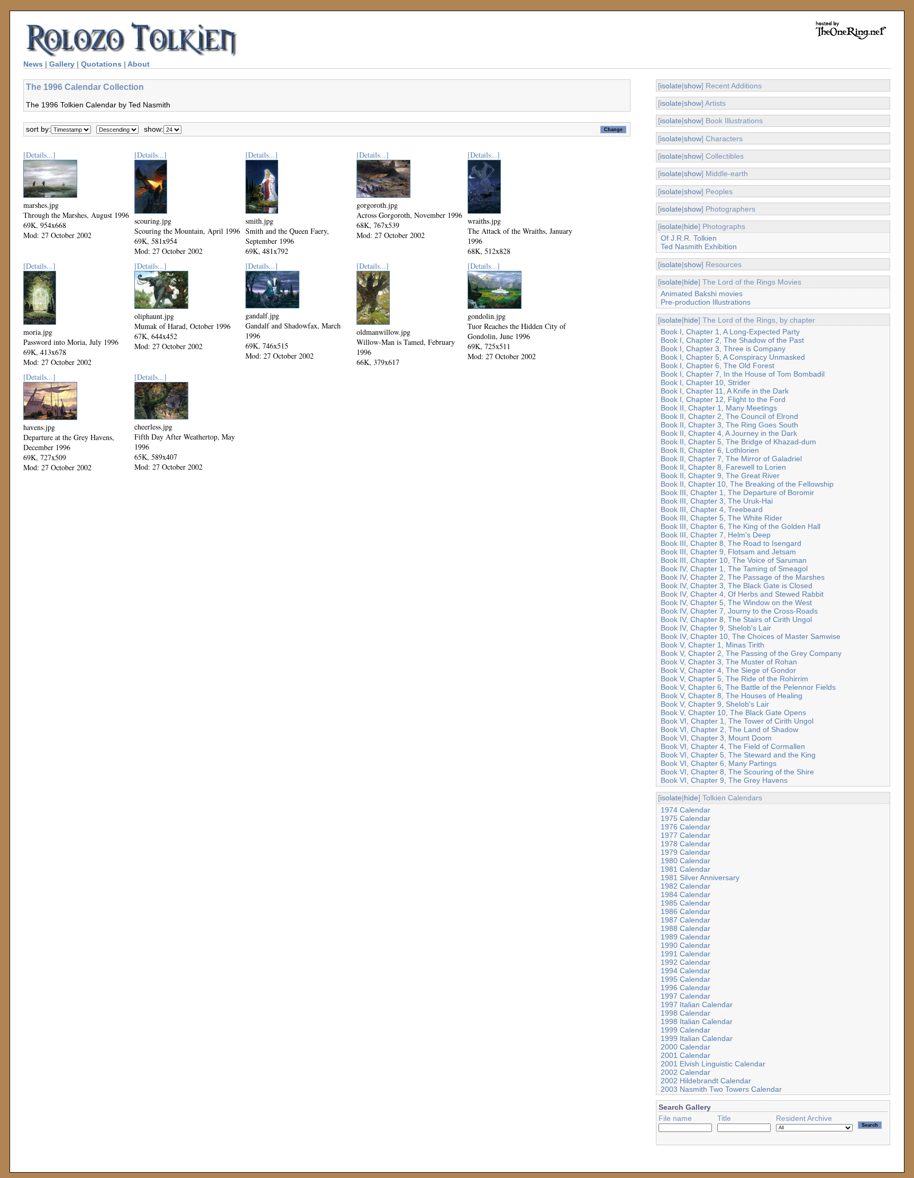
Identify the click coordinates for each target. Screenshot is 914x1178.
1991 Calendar (685, 953)
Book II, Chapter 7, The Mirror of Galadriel (731, 458)
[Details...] (39, 155)
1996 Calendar (685, 987)
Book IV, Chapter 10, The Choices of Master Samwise (750, 636)
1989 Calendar (685, 937)
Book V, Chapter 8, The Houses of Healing (731, 695)
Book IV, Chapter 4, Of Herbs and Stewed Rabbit (742, 594)
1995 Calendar (685, 979)
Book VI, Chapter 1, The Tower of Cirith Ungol (737, 721)
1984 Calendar (685, 894)
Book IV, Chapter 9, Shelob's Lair (716, 628)
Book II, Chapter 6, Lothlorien (710, 450)
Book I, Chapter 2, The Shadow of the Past (732, 340)
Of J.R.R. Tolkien (689, 238)
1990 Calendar (685, 945)
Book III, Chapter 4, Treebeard (712, 509)
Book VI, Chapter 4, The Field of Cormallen (733, 746)
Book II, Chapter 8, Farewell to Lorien (723, 467)
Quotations (101, 64)
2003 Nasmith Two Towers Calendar (721, 1089)
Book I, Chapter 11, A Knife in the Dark (725, 391)
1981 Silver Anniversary (700, 877)
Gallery (62, 64)
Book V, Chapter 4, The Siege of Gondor (728, 670)
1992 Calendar (685, 962)
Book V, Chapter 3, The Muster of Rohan (729, 662)
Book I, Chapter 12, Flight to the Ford (723, 399)
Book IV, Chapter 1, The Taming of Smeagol (734, 568)
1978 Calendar (685, 843)
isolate (671, 85)
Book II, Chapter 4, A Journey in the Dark (729, 433)
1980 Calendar (685, 860)
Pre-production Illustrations (706, 302)
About (138, 64)
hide (691, 226)
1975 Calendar (685, 818)
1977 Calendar (685, 835)
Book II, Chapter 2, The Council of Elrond (729, 416)
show (692, 85)
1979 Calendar (685, 852)
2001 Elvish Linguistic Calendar (713, 1064)
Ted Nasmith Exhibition (699, 246)
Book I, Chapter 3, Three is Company (723, 348)
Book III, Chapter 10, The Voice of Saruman (734, 560)
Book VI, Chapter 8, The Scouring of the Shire (737, 772)
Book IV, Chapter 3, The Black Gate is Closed (736, 585)
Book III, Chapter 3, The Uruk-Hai (717, 501)
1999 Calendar (685, 1030)
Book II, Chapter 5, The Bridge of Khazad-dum (738, 441)
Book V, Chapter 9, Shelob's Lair (715, 704)
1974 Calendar (685, 810)
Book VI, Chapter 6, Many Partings (718, 763)
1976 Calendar (685, 827)
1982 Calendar (685, 886)
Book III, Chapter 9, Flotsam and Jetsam (728, 551)
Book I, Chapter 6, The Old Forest (717, 365)
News (33, 64)
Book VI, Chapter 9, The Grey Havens (724, 780)
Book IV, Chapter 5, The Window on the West (736, 602)
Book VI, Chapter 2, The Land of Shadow (729, 729)
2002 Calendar (685, 1072)
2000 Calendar (685, 1047)
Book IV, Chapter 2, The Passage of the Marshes (743, 577)
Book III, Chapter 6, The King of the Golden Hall (740, 526)
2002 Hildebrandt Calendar (706, 1080)
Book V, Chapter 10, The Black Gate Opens (733, 712)
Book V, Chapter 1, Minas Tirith (712, 645)
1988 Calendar (685, 928)
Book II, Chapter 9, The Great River (720, 475)
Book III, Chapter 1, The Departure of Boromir (737, 492)
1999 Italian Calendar (697, 1038)
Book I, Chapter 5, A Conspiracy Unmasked (733, 357)
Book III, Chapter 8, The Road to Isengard (731, 543)
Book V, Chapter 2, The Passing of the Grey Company (751, 653)
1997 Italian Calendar (697, 1004)
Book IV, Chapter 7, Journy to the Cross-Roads (739, 611)
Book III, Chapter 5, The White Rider (721, 518)
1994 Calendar (685, 970)
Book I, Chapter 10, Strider (705, 382)
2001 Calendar (685, 1055)
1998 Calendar (685, 1013)
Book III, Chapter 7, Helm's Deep (716, 535)
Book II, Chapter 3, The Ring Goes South (729, 425)
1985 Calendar (685, 903)
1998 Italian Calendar (697, 1021)
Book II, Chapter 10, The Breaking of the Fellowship (747, 484)
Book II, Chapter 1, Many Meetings (719, 408)
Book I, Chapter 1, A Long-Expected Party (730, 331)
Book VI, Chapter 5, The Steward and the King (738, 755)
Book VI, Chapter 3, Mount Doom (716, 738)
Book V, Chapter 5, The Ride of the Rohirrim (734, 678)
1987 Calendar (685, 920)
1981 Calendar (685, 869)
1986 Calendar (685, 911)
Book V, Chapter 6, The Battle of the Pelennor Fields (748, 687)
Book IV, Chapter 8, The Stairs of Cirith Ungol (736, 619)
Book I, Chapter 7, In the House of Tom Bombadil (743, 374)
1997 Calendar (685, 996)
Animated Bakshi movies (702, 293)
